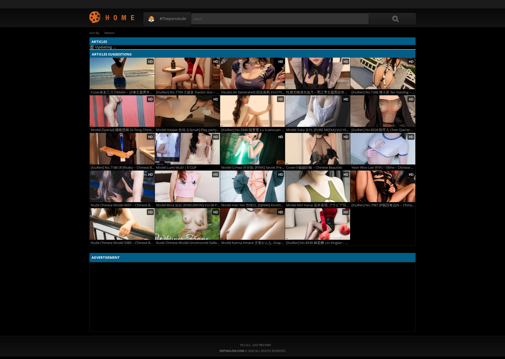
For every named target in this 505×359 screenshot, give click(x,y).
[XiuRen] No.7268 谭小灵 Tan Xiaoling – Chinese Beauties (383, 92)
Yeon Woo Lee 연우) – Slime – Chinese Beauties (383, 167)
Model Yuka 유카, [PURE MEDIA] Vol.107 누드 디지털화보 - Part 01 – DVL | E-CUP (318, 130)
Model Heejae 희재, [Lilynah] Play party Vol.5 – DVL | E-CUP (188, 130)
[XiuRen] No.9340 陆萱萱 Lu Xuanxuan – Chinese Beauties (253, 130)
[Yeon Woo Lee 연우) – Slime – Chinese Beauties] (382, 148)
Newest (109, 33)
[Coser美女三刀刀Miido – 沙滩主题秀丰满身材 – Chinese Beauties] (122, 73)
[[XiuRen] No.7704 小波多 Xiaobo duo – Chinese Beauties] (187, 73)
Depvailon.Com (112, 17)
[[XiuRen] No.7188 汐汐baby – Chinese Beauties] (122, 148)
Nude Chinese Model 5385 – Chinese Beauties (123, 243)
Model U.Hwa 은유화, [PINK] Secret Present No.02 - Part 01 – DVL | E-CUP (253, 167)
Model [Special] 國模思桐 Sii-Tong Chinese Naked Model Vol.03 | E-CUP (123, 130)
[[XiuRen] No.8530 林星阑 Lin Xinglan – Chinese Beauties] (317, 224)
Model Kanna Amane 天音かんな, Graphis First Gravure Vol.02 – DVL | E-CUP (253, 243)
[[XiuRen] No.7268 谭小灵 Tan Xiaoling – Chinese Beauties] (382, 73)
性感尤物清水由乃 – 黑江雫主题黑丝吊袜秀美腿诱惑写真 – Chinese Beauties (318, 92)
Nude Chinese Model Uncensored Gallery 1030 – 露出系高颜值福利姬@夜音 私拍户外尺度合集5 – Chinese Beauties (188, 243)
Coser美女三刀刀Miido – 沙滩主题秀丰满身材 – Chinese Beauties (123, 92)
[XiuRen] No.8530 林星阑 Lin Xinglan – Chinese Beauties (318, 243)
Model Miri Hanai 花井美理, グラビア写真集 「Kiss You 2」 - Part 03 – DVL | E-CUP (318, 205)
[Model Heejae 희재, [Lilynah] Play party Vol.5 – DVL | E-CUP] (187, 111)
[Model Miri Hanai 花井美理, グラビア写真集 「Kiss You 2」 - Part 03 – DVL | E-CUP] (317, 186)
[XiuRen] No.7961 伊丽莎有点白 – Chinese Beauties (383, 205)
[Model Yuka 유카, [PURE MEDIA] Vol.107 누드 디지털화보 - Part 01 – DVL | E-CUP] (317, 111)
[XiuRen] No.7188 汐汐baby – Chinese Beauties (123, 167)
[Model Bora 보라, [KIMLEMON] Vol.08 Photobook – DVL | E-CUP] (187, 186)
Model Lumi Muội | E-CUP (176, 167)
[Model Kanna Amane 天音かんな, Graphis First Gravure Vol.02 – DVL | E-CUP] (252, 224)
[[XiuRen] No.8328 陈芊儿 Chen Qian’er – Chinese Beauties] (382, 111)
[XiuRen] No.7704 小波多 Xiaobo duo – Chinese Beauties (188, 92)
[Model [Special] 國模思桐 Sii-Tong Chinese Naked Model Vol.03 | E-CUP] (122, 111)
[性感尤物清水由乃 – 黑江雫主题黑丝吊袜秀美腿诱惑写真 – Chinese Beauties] (317, 73)
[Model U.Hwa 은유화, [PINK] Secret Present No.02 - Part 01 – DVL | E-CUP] (252, 148)
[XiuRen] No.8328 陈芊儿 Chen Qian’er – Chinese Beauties (383, 130)
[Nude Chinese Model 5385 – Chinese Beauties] (122, 224)
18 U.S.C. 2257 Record (255, 345)
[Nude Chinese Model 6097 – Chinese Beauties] (122, 186)
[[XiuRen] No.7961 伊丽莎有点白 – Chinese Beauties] (382, 186)
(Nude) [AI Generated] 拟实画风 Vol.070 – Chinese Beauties (253, 92)
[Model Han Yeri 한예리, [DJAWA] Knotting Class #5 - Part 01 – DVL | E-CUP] (252, 186)
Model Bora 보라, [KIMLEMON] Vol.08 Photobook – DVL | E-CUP (188, 205)
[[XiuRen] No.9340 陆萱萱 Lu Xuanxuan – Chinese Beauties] (252, 111)
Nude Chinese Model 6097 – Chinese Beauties (123, 205)
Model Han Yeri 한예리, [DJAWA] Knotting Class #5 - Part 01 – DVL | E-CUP (253, 205)
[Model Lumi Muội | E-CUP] (187, 148)
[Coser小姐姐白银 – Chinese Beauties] (317, 148)
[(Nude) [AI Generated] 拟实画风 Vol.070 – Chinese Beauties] (252, 73)
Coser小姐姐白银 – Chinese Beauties (314, 167)
